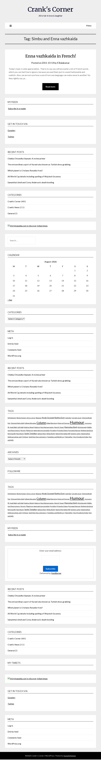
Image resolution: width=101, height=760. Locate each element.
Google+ (11, 130)
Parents (23, 430)
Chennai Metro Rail (17, 423)
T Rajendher (68, 437)
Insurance (88, 423)
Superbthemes (70, 756)
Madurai (37, 427)
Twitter (11, 136)
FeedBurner (56, 573)
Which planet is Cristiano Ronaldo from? (25, 170)
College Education (30, 423)
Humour (77, 422)
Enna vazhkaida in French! (50, 56)
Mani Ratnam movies (47, 427)
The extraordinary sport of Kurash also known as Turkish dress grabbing (39, 164)
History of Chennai (63, 423)
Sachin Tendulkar (30, 434)
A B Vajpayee (12, 418)
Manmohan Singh (70, 427)
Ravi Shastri (20, 433)
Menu (88, 25)
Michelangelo (82, 427)
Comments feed (14, 350)
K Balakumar (63, 62)
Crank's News (13, 207)
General (11, 213)
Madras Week (29, 427)
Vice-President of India (80, 437)
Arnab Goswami (48, 418)
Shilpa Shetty (50, 433)
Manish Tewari (59, 427)
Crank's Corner (50, 9)
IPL (9, 427)
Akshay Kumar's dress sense (25, 418)
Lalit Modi (20, 427)
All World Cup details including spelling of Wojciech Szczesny (34, 176)
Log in (10, 338)
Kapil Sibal (13, 427)
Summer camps (76, 433)
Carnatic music (76, 418)
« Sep (10, 300)
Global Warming (51, 423)
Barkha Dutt (60, 418)
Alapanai (38, 418)
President (53, 430)
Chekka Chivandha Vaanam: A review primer (26, 158)
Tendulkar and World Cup (55, 437)
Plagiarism (29, 430)
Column (41, 422)
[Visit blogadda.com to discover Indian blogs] (28, 226)
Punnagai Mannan (74, 430)
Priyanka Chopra (62, 430)
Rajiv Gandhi (12, 433)
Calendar (68, 418)
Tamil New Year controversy (38, 437)
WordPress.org (14, 356)
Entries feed (13, 344)
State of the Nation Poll (62, 433)
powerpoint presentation (41, 430)
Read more (50, 86)
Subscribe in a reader (17, 108)
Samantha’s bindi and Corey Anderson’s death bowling (31, 182)
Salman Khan (41, 433)
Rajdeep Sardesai (87, 430)
